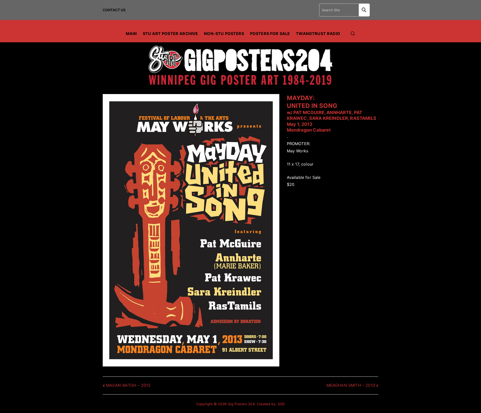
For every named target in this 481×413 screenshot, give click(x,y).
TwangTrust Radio (318, 33)
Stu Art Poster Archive (170, 33)
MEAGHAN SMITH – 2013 (350, 385)
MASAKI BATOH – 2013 (128, 385)
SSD (281, 404)
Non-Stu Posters (224, 33)
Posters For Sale (270, 33)
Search (364, 10)
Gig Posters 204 (241, 404)
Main (131, 33)
